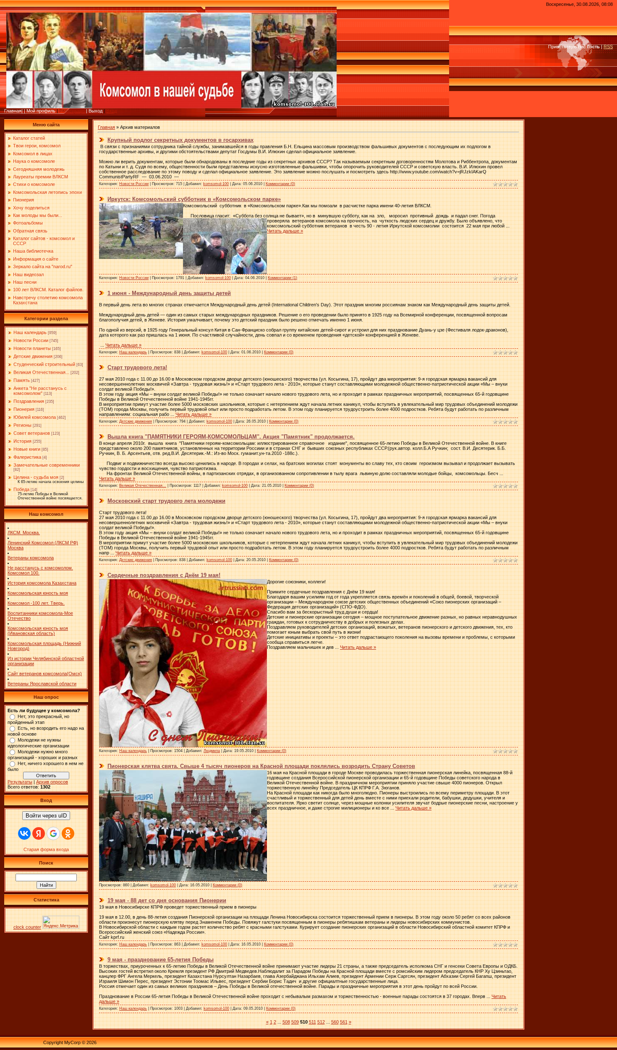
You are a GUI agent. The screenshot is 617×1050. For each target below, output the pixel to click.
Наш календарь (30, 332)
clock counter (27, 927)
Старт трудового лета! (137, 367)
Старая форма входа (46, 849)
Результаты (20, 781)
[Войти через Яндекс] (38, 833)
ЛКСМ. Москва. (24, 532)
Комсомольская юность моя (38, 593)
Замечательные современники (46, 465)
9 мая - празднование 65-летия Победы (160, 959)
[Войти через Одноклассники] (68, 833)
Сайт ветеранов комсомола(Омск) (45, 673)
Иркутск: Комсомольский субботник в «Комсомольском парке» (194, 199)
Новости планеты (32, 348)
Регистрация (72, 110)
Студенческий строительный (44, 364)
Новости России (30, 340)
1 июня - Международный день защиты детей (169, 293)
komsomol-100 (216, 184)
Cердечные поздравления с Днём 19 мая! (163, 575)
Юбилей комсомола (34, 417)
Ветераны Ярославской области (42, 683)
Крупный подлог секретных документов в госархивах (180, 140)
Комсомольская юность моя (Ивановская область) (38, 631)
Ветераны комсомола (31, 557)
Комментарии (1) (282, 278)
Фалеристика (27, 457)
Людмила (212, 751)
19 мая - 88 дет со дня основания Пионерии (166, 900)
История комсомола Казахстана (42, 582)
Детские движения (32, 356)
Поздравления (28, 401)
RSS (608, 46)
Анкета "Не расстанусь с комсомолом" (40, 391)
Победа (21, 489)
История (22, 441)
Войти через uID (46, 815)
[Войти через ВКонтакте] (24, 833)
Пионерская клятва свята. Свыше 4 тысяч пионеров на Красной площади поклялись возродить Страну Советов (261, 766)
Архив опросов (52, 781)
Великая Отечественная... (41, 372)
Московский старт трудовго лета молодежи (166, 501)
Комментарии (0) (280, 184)
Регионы (22, 425)
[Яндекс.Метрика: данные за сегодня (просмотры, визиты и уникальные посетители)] (60, 922)
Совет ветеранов (31, 433)
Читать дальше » (285, 230)
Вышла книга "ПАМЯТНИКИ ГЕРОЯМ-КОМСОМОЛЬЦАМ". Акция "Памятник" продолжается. (231, 437)
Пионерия (23, 409)
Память (21, 380)
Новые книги (26, 449)
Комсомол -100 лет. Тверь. (36, 603)
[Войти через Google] (53, 833)
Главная (106, 127)
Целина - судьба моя (35, 477)
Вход (111, 110)
